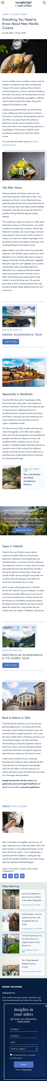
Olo (10, 590)
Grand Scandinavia (13, 787)
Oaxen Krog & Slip (15, 428)
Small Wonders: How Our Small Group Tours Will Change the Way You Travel (23, 921)
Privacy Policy (27, 1069)
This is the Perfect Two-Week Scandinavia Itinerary (32, 479)
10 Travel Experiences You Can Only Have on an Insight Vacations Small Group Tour (23, 943)
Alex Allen (9, 32)
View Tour (11, 341)
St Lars (25, 758)
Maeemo (20, 723)
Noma (10, 196)
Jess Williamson (28, 929)
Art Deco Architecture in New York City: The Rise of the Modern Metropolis (23, 899)
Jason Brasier (27, 905)
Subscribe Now (24, 530)
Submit (23, 1064)
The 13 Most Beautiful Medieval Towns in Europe (23, 966)
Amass (10, 273)
